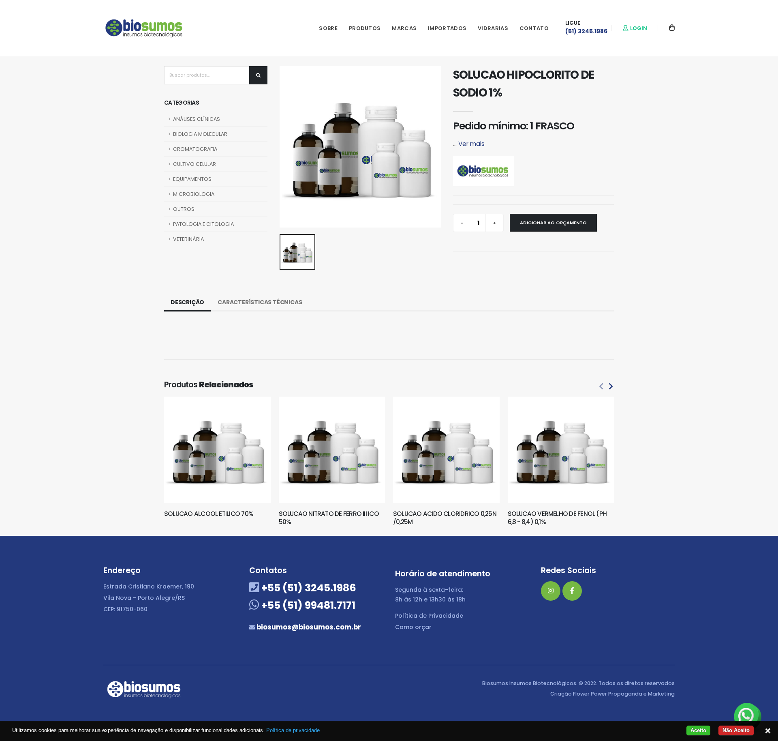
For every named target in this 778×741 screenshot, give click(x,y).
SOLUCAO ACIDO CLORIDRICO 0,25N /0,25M (444, 517)
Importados (447, 28)
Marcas (404, 28)
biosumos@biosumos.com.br (308, 627)
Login (638, 28)
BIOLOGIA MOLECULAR (200, 134)
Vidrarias (493, 28)
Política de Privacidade (429, 616)
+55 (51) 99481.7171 (307, 605)
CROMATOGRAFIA (195, 149)
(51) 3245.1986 (586, 31)
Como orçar (413, 627)
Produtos (364, 28)
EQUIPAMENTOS (192, 179)
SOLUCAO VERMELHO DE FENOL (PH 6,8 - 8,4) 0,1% (557, 517)
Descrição (187, 302)
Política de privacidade (293, 730)
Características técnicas (260, 302)
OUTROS (183, 209)
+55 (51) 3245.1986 (307, 588)
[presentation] (601, 386)
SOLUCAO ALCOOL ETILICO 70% (208, 513)
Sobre (328, 28)
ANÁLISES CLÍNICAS (196, 119)
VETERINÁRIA (188, 239)
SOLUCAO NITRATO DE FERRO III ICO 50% (329, 517)
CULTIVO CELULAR (194, 164)
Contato (534, 28)
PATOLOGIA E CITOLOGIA (203, 224)
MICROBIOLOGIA (193, 194)
